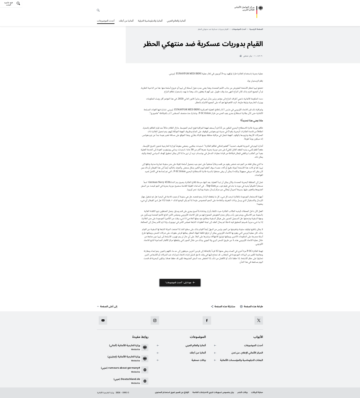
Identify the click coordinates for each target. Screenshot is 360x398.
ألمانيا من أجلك (126, 20)
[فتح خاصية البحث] (99, 9)
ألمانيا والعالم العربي (176, 20)
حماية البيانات (257, 392)
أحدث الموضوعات (105, 21)
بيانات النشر (242, 392)
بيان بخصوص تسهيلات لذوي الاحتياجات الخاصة (213, 392)
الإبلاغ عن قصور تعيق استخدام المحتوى (172, 392)
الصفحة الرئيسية (256, 29)
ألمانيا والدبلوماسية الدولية (150, 20)
